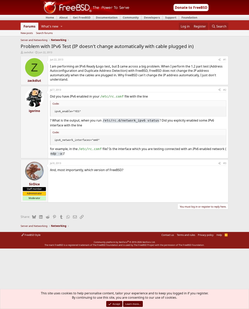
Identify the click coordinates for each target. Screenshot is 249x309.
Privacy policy (206, 235)
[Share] (219, 60)
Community (131, 17)
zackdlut (28, 52)
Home (50, 17)
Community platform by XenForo (124, 242)
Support (170, 17)
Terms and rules (186, 235)
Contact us (167, 235)
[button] (61, 26)
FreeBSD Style (32, 235)
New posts (27, 33)
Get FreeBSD (82, 17)
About (63, 17)
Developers (152, 17)
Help (219, 235)
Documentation (106, 17)
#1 (224, 59)
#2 (224, 89)
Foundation (189, 17)
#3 (224, 163)
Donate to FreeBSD (191, 7)
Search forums (44, 33)
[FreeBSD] (84, 13)
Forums (29, 26)
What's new (49, 26)
